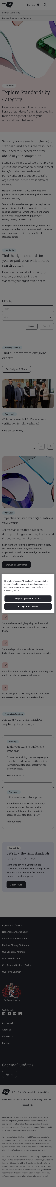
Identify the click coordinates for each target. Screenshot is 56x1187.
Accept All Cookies (28, 606)
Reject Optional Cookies (28, 598)
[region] (28, 593)
